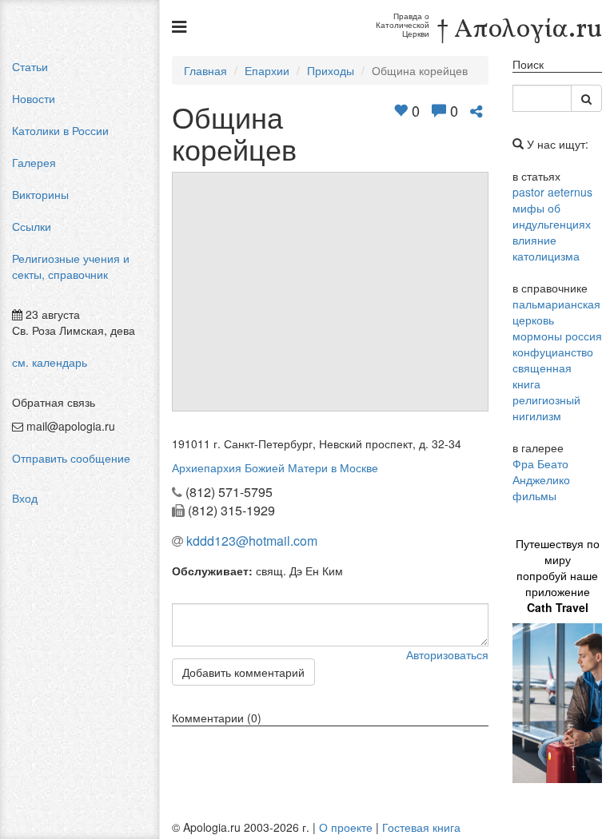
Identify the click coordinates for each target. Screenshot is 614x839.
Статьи (30, 66)
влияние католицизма (546, 248)
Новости (33, 98)
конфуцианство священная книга (552, 368)
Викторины (40, 194)
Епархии (267, 70)
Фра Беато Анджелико (541, 471)
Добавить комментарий (243, 672)
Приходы (330, 70)
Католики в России (60, 130)
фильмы (534, 495)
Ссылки (31, 226)
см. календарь (49, 362)
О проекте (346, 827)
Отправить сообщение (71, 458)
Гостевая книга (421, 827)
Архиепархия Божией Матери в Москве (275, 467)
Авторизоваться (447, 654)
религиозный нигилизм (546, 407)
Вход (25, 498)
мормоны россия (557, 336)
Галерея (34, 162)
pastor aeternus (552, 192)
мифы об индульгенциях (551, 216)
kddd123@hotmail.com (251, 540)
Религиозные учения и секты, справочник (71, 266)
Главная (205, 70)
